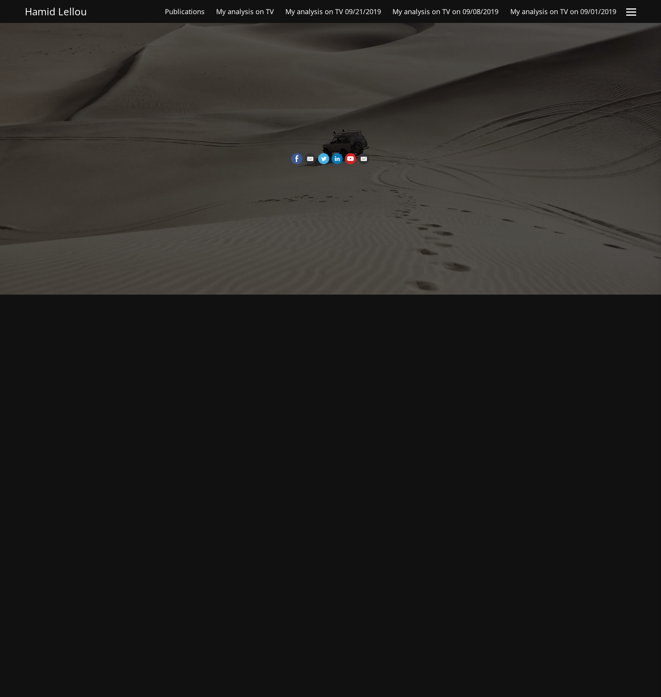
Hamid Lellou (56, 11)
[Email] (310, 158)
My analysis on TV (245, 11)
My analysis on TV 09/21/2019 (333, 11)
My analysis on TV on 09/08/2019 (445, 11)
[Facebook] (297, 158)
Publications (185, 11)
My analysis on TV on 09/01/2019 (563, 11)
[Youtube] (350, 158)
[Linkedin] (337, 158)
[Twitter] (323, 158)
